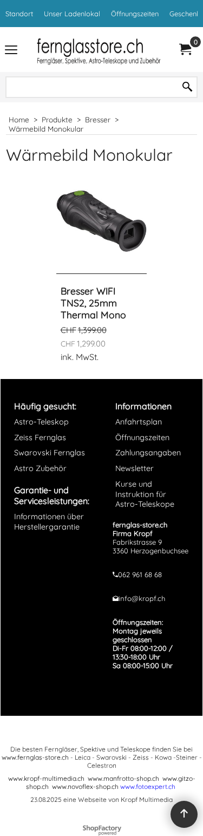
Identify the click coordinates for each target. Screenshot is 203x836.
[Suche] (187, 87)
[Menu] (11, 50)
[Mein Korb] (184, 49)
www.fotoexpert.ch (147, 786)
